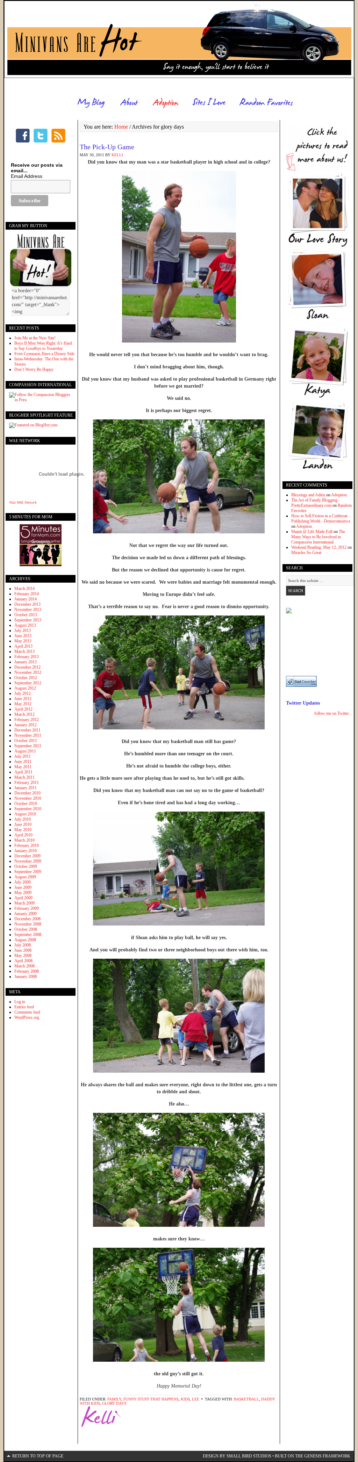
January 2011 (25, 787)
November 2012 (27, 672)
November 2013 (27, 609)
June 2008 (22, 950)
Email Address (26, 176)
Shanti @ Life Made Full (311, 531)
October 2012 (25, 677)
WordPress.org (26, 1017)
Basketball (246, 1399)
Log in (19, 1001)
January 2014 (25, 599)
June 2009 (22, 887)
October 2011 (25, 740)
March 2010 (24, 840)
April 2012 (23, 709)
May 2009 (22, 892)
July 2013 (22, 630)
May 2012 (22, 703)
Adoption (339, 494)
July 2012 (22, 693)
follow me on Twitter (331, 713)
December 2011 (27, 730)
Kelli (117, 155)
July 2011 (22, 756)
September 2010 (27, 808)
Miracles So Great (306, 552)
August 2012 (25, 688)
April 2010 (23, 835)
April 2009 (23, 897)
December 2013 (27, 604)
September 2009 (27, 871)
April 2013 (23, 646)
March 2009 (24, 903)
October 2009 (25, 866)
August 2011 (25, 751)
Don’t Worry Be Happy (33, 369)
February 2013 (26, 656)
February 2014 (26, 593)
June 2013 (22, 635)
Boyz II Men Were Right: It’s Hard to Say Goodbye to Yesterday (43, 346)
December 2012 (27, 667)
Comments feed (27, 1012)
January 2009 (25, 913)
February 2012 (26, 719)
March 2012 (24, 714)
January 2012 (25, 724)
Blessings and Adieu (308, 494)
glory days (114, 1403)
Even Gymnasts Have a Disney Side (44, 353)
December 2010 (27, 793)
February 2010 (26, 845)
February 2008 (26, 971)
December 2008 (27, 918)
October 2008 (25, 929)
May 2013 (22, 641)
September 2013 (27, 620)
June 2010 (22, 824)
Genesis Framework (327, 1456)
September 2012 (27, 682)
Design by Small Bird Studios (237, 1456)
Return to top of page (37, 1456)
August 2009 (25, 876)
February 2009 (26, 908)
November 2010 (27, 798)
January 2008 (25, 976)
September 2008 (27, 934)
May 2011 (22, 766)
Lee (195, 1399)
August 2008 (25, 939)
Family (114, 1399)
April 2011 (23, 772)
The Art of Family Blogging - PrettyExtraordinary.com (315, 503)
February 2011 (26, 782)
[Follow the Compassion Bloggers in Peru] (40, 399)
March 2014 (24, 588)
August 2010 (25, 814)
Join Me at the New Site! (35, 338)
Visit (22, 502)
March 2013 (24, 651)
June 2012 (22, 698)
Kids (185, 1399)
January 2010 (25, 850)
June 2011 (22, 761)
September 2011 (27, 745)
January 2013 (25, 662)
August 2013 (25, 625)
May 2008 (22, 955)
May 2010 (22, 829)
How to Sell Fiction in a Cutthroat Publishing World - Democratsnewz (320, 518)
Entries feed (24, 1006)
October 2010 (25, 803)
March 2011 (24, 777)
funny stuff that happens (151, 1399)
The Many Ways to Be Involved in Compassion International (318, 537)
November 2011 (27, 735)
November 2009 (27, 861)
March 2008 (24, 966)
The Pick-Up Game (107, 147)
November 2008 (27, 924)
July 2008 (22, 945)
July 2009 (22, 882)
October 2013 (25, 614)
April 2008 (23, 960)
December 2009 (27, 856)
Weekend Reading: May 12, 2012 (318, 547)
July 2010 (22, 819)
